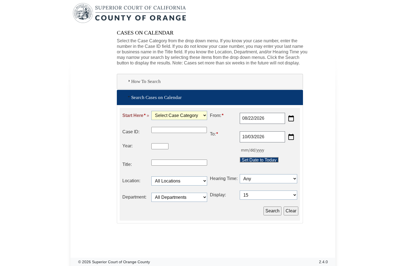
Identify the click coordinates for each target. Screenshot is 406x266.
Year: (127, 146)
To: (214, 134)
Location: (131, 180)
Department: (134, 197)
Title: (127, 164)
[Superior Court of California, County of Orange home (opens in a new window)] (129, 13)
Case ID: (130, 131)
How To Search (146, 81)
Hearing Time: (224, 178)
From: (216, 115)
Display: (218, 194)
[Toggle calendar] (291, 118)
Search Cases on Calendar (156, 97)
